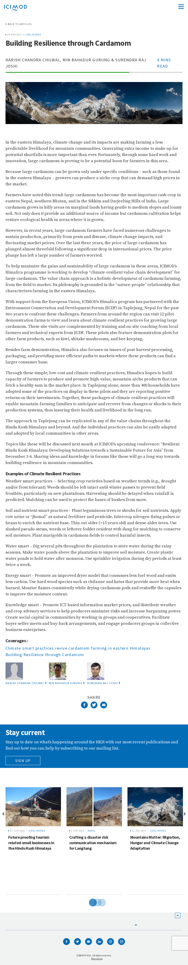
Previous (2, 814)
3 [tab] (98, 902)
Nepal (91, 830)
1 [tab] (89, 902)
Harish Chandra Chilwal (25, 683)
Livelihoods (33, 34)
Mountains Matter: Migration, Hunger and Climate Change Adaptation (155, 843)
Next (185, 814)
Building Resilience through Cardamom (45, 654)
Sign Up (23, 760)
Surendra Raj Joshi (102, 683)
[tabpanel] (33, 841)
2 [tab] (94, 902)
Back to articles (20, 24)
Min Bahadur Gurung (65, 683)
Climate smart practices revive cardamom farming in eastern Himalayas (78, 648)
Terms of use (96, 958)
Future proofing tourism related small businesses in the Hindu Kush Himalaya (31, 843)
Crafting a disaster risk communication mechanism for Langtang (92, 843)
